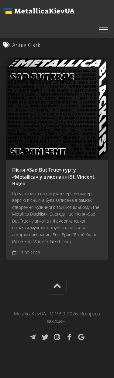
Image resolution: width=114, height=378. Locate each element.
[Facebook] (69, 337)
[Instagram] (57, 337)
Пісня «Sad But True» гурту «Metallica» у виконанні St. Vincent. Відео (53, 176)
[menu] (103, 30)
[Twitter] (45, 337)
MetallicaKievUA (44, 11)
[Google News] (81, 337)
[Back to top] (57, 287)
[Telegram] (33, 337)
